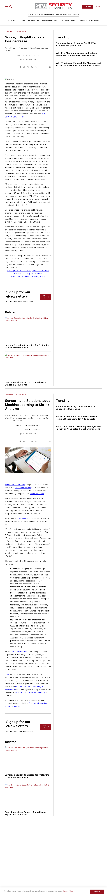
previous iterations (20, 651)
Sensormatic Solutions (15, 485)
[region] (53, 891)
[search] (10, 6)
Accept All (96, 891)
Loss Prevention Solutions (16, 31)
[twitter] (28, 67)
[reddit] (32, 67)
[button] (6, 6)
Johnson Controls (32, 425)
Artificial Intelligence (89, 20)
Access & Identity (69, 20)
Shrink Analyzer (37, 494)
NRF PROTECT (24, 518)
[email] (35, 67)
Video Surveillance (50, 20)
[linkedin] (24, 67)
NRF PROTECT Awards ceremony (30, 692)
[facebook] (20, 67)
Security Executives (16, 20)
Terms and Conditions (21, 276)
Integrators (33, 20)
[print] (50, 67)
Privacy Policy (38, 276)
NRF (7, 674)
